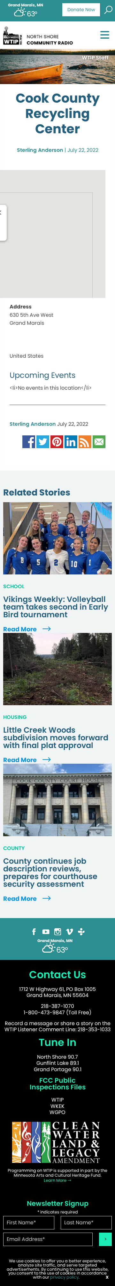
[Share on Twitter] (42, 441)
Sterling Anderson (40, 150)
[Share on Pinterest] (56, 441)
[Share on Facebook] (28, 441)
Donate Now (81, 9)
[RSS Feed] (85, 441)
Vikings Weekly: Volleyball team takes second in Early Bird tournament (55, 607)
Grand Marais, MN (25, 5)
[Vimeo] (69, 931)
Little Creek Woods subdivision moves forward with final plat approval (55, 737)
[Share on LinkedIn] (71, 441)
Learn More (55, 1180)
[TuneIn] (81, 931)
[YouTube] (46, 931)
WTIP (57, 1099)
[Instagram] (57, 931)
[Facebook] (34, 931)
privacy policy (64, 1277)
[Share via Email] (99, 441)
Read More (20, 629)
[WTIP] (39, 34)
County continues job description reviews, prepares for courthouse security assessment (50, 872)
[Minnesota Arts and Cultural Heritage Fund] (57, 1142)
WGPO (57, 1112)
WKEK (57, 1106)
